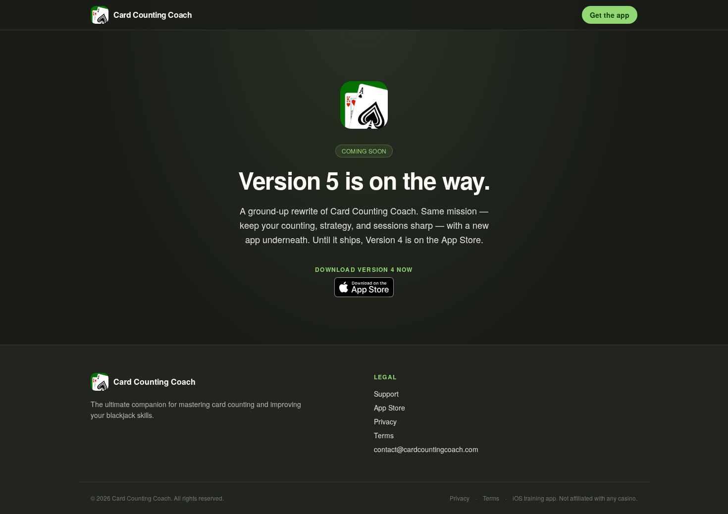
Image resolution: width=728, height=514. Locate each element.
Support (386, 394)
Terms (384, 435)
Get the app (609, 15)
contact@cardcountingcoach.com (426, 449)
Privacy (385, 421)
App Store (389, 407)
